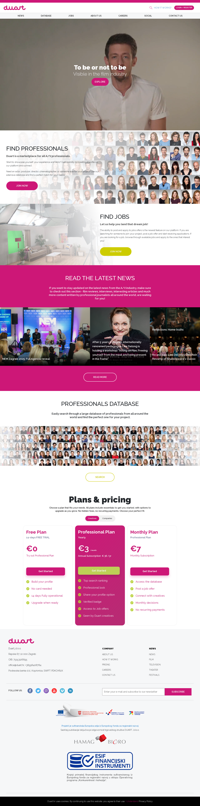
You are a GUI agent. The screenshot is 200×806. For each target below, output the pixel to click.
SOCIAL (148, 16)
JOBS (71, 16)
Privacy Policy (146, 801)
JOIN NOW (22, 185)
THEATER (153, 670)
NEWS (21, 16)
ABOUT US (96, 16)
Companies (107, 518)
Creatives (92, 518)
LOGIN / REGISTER (184, 8)
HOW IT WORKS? (162, 7)
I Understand (132, 801)
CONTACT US (175, 16)
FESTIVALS (154, 675)
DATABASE (46, 16)
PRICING (106, 664)
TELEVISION (155, 664)
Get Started (46, 571)
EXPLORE (100, 81)
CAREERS (123, 16)
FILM (151, 659)
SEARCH (100, 477)
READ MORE (100, 377)
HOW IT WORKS (110, 659)
